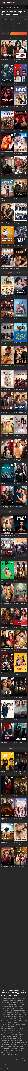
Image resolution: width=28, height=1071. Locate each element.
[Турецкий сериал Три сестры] (7, 424)
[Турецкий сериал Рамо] (20, 524)
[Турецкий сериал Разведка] (20, 472)
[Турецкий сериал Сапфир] (20, 709)
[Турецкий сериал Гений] (7, 880)
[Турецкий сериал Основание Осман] (20, 188)
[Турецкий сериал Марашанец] (20, 732)
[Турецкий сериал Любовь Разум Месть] (20, 424)
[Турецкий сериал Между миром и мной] (7, 592)
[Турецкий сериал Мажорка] (7, 948)
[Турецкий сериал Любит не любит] (7, 903)
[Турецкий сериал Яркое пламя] (20, 686)
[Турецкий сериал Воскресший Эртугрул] (7, 807)
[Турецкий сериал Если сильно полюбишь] (7, 732)
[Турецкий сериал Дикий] (20, 570)
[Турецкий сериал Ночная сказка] (7, 448)
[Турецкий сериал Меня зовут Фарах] (20, 285)
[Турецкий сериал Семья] (20, 257)
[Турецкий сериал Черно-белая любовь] (20, 617)
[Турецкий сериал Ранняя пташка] (7, 235)
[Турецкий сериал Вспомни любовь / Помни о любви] (7, 355)
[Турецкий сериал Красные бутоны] (20, 1047)
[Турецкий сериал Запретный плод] (7, 547)
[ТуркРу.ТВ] (9, 2)
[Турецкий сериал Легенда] (7, 617)
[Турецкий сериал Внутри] (20, 212)
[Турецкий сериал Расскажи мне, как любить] (7, 1000)
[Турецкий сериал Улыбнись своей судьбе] (20, 856)
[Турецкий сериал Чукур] (7, 120)
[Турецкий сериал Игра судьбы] (20, 807)
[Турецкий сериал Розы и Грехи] (20, 1024)
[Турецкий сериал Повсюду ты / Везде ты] (20, 308)
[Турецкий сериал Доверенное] (7, 639)
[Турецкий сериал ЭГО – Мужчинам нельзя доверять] (20, 761)
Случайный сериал (15, 272)
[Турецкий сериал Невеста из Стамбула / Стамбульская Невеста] (20, 832)
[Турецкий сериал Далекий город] (7, 212)
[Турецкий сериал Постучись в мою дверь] (20, 49)
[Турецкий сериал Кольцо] (7, 332)
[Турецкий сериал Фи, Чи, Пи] (7, 662)
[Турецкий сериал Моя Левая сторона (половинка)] (7, 495)
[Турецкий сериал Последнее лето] (20, 547)
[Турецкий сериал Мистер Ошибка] (20, 880)
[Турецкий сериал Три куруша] (20, 165)
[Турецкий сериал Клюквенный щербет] (7, 257)
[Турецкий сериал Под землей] (20, 925)
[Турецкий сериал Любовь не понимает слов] (7, 188)
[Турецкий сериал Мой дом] (20, 1000)
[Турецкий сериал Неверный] (7, 1047)
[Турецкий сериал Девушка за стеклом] (7, 925)
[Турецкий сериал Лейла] (7, 761)
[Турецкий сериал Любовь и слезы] (20, 592)
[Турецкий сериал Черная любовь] (7, 73)
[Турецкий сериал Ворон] (7, 785)
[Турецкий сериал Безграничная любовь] (20, 448)
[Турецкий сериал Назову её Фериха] (7, 971)
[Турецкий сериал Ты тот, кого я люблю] (20, 971)
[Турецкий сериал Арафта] (7, 1024)
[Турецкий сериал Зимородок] (7, 49)
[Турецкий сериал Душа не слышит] (7, 570)
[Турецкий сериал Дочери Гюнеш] (20, 332)
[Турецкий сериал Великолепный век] (20, 785)
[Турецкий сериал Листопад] (7, 832)
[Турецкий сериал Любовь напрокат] (20, 95)
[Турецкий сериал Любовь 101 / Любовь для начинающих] (20, 662)
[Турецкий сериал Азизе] (7, 142)
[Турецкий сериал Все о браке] (7, 709)
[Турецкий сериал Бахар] (20, 903)
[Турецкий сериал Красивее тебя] (7, 379)
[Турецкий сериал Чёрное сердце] (20, 379)
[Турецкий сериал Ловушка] (7, 472)
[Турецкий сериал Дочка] (20, 639)
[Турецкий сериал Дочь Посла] (20, 142)
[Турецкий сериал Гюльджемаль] (20, 495)
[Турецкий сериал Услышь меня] (20, 235)
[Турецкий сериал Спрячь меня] (20, 948)
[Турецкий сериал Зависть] (7, 401)
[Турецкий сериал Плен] (7, 686)
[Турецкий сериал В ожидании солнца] (7, 285)
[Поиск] (22, 2)
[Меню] (1, 2)
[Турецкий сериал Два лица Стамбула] (7, 524)
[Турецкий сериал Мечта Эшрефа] (7, 165)
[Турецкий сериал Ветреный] (7, 308)
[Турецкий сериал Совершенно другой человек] (7, 95)
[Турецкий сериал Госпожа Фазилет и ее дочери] (7, 856)
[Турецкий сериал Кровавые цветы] (20, 355)
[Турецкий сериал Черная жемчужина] (20, 401)
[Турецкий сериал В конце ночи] (20, 120)
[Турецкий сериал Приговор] (20, 73)
